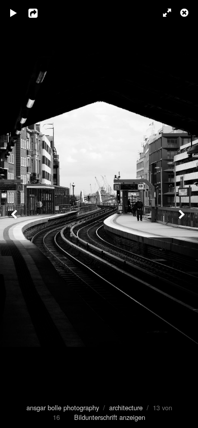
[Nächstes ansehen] (183, 214)
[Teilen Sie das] (40, 12)
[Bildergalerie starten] (13, 12)
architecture (126, 407)
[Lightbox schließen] (185, 12)
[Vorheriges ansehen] (15, 214)
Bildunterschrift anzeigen (109, 417)
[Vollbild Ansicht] (162, 12)
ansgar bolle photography (62, 407)
